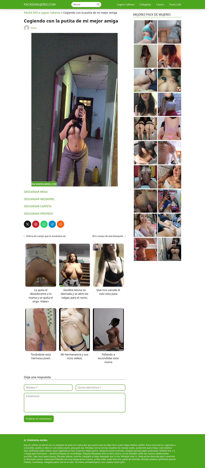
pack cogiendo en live (64, 450)
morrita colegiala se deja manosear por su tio (97, 456)
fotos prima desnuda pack (151, 456)
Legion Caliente (125, 4)
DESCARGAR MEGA (36, 191)
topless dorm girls (116, 462)
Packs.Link (175, 4)
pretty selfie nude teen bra (107, 459)
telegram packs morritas (111, 450)
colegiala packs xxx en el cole (58, 462)
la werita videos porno (87, 450)
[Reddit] (60, 224)
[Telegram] (52, 224)
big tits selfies (31, 445)
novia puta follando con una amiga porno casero (68, 459)
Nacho (34, 28)
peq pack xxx (77, 447)
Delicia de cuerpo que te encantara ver (46, 236)
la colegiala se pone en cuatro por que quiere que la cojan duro (85, 445)
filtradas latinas (65, 456)
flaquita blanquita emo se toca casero (102, 453)
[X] (27, 224)
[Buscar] (98, 4)
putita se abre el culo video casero (52, 447)
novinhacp (37, 462)
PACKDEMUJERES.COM (40, 4)
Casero (160, 4)
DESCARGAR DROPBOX (38, 213)
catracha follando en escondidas (65, 453)
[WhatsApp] (44, 224)
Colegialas (145, 4)
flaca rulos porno (154, 445)
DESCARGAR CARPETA (37, 206)
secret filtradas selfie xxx (134, 453)
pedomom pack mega (147, 447)
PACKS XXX (31, 12)
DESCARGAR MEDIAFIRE (39, 199)
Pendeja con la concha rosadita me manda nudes (110, 447)
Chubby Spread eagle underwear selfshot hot (148, 450)
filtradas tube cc (129, 456)
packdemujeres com (95, 462)
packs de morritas (131, 459)
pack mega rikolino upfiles (131, 445)
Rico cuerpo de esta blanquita (107, 236)
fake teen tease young (44, 456)
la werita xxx (45, 445)
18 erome (79, 462)
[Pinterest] (35, 224)
